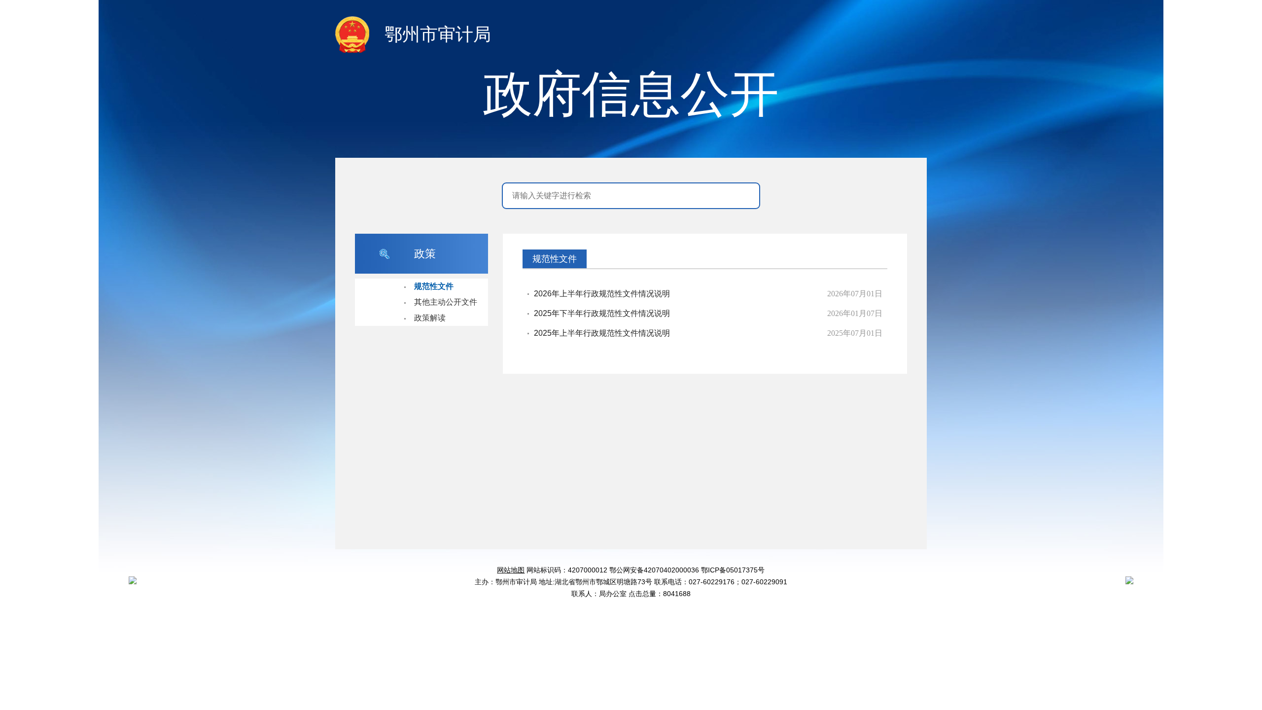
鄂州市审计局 (438, 34)
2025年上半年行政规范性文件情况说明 (602, 333)
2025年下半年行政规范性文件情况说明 (602, 313)
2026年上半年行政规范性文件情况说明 (602, 293)
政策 (425, 254)
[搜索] (743, 195)
